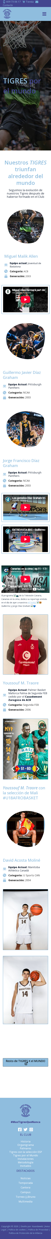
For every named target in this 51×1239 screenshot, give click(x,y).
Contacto (8, 5)
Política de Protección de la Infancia (25, 1233)
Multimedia (25, 1201)
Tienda (30, 1)
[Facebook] (20, 1130)
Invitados (25, 1165)
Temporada (25, 1183)
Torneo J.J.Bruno (25, 1196)
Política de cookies (17, 1229)
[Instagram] (31, 1130)
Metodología (25, 1162)
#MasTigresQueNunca (25, 1122)
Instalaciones (26, 1158)
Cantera (25, 1187)
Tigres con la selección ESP (25, 1152)
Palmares (25, 1148)
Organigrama (25, 1145)
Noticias (26, 1178)
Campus (25, 1192)
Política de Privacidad (38, 1229)
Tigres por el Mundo (25, 1155)
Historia (25, 1141)
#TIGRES (32, 602)
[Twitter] (25, 1130)
